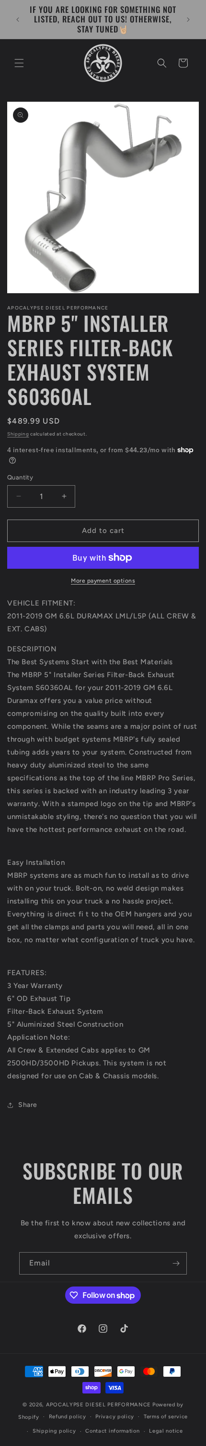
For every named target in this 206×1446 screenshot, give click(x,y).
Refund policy (67, 1417)
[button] (19, 63)
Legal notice (166, 1431)
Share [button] (27, 1105)
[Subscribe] (175, 1263)
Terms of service (166, 1417)
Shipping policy (54, 1431)
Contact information (112, 1431)
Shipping (18, 434)
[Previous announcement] (17, 19)
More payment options (103, 580)
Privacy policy (114, 1417)
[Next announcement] (188, 19)
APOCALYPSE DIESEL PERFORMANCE (98, 1405)
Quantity (20, 477)
